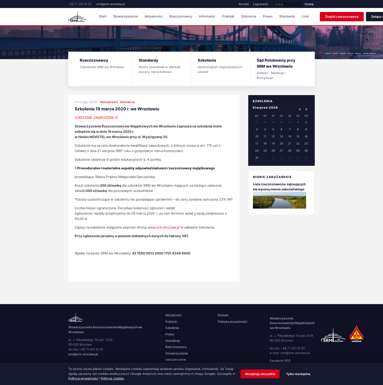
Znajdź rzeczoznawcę (341, 16)
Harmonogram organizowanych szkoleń (220, 66)
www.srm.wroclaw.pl (164, 227)
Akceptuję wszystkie (260, 374)
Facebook (277, 360)
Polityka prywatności (232, 321)
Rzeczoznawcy (180, 16)
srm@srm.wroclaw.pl (110, 4)
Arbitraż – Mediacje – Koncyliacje (276, 69)
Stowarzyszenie (125, 16)
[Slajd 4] (335, 53)
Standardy (287, 16)
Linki (305, 16)
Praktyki (228, 16)
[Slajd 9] (373, 53)
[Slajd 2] (320, 53)
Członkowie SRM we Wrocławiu (102, 63)
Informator (207, 16)
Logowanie (260, 4)
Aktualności (154, 16)
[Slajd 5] (343, 53)
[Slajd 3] (328, 53)
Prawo (268, 16)
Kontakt (244, 4)
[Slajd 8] (365, 53)
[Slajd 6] (350, 53)
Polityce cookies (112, 378)
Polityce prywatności (83, 378)
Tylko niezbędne (298, 374)
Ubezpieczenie (175, 359)
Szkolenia (248, 16)
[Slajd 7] (358, 53)
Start (102, 16)
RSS (288, 360)
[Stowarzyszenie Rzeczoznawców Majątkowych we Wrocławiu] (77, 16)
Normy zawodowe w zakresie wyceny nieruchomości (159, 66)
